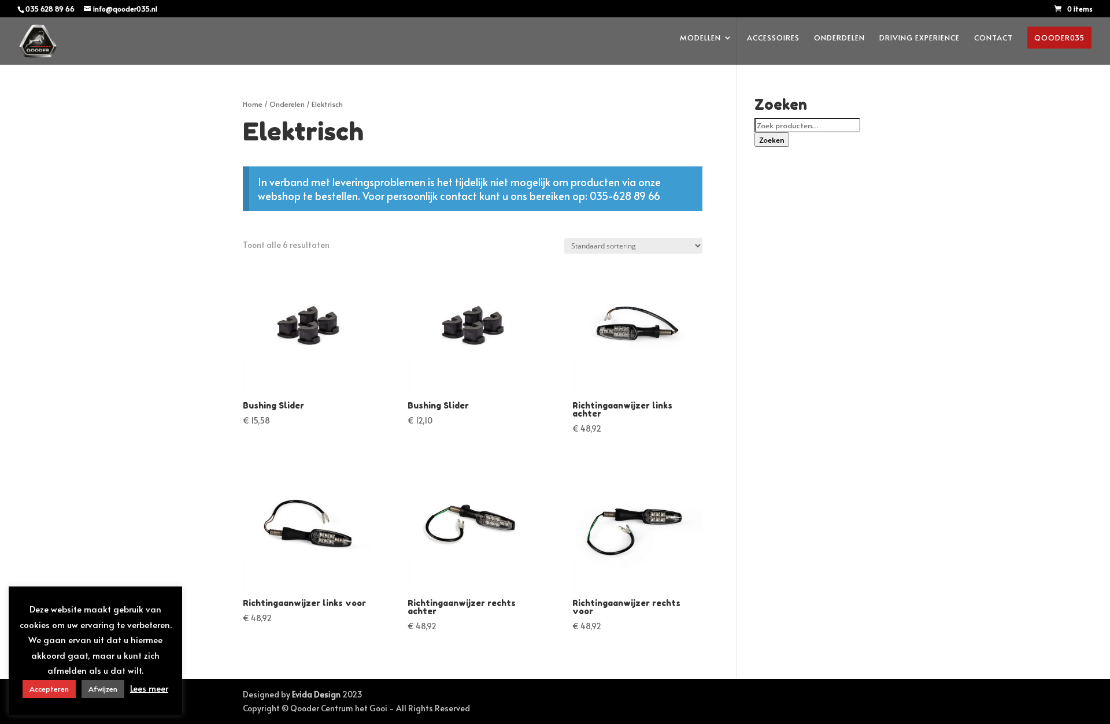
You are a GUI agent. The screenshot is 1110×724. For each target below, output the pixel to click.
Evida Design (316, 694)
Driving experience (919, 38)
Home (252, 104)
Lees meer (149, 688)
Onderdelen (839, 38)
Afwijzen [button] (102, 689)
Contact (993, 38)
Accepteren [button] (49, 689)
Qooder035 (1059, 37)
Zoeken (772, 139)
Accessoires (773, 38)
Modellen (700, 38)
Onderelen (287, 104)
